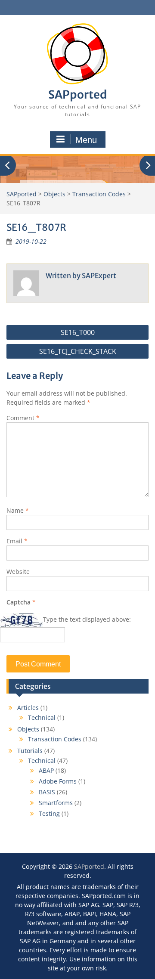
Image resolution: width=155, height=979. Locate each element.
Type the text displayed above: (87, 619)
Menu (86, 140)
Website (18, 571)
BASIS (47, 792)
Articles (28, 707)
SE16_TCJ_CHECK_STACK (77, 351)
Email (17, 541)
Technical (42, 717)
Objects (28, 729)
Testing (49, 813)
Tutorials (30, 751)
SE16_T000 (78, 332)
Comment (23, 418)
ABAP (46, 770)
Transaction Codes (54, 739)
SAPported (77, 94)
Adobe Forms (58, 781)
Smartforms (56, 803)
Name (17, 510)
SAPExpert (99, 275)
